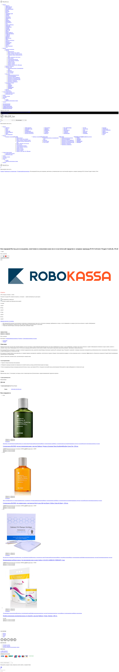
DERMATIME (8, 21)
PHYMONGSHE (8, 42)
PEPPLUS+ (7, 41)
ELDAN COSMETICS (9, 24)
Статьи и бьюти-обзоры (7, 91)
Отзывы (6, 99)
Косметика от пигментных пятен (14, 78)
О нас (4, 98)
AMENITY (7, 5)
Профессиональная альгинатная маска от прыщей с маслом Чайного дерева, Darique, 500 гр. (30, 616)
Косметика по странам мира (10, 171)
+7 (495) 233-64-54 (3, 651)
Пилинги (20, 338)
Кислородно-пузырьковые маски (10, 557)
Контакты (5, 97)
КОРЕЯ (78, 137)
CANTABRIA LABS (9, 13)
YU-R (6, 47)
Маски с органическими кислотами (61, 443)
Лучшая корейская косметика (23, 171)
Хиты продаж (8, 90)
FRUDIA (7, 31)
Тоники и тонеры (11, 63)
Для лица (7, 50)
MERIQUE (7, 37)
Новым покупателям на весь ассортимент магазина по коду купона (15, 112)
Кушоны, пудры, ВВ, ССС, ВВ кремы (23, 151)
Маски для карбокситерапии (63, 557)
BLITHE (7, 10)
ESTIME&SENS (28, 131)
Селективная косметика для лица (30, 338)
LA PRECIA (7, 35)
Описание (5, 340)
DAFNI (6, 19)
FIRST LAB (7, 30)
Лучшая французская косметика (9, 613)
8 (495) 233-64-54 (5, 113)
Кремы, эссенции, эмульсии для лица (15, 53)
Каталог (4, 48)
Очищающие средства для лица (75, 443)
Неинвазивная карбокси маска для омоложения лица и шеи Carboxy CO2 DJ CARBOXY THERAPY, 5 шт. (34, 560)
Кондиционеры (11, 71)
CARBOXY (7, 14)
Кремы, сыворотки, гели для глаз (14, 57)
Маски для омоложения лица (47, 443)
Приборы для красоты (9, 66)
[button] (5, 333)
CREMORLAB (8, 18)
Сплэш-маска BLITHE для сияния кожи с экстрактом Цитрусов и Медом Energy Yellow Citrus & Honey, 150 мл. (35, 503)
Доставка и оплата (6, 96)
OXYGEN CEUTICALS (9, 40)
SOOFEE (7, 44)
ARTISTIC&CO (47, 127)
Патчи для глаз (10, 58)
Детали (4, 341)
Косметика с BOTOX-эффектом (14, 77)
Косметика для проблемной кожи (14, 79)
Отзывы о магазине (6, 646)
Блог (4, 636)
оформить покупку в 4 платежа (7, 321)
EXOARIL (7, 28)
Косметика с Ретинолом (12, 80)
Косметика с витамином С (13, 81)
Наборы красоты (11, 51)
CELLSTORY (85, 128)
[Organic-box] (4, 2)
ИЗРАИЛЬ (10, 86)
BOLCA (6, 12)
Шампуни (10, 70)
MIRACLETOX (8, 38)
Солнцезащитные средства (13, 59)
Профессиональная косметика (13, 75)
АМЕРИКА (10, 85)
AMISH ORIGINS (8, 6)
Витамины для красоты (9, 49)
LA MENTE (7, 34)
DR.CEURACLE (8, 22)
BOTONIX (7, 11)
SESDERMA (7, 43)
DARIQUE (7, 20)
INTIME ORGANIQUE (9, 33)
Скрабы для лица (11, 61)
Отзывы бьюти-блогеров (10, 92)
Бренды (4, 4)
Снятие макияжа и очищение (13, 60)
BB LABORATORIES (9, 9)
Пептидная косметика (12, 76)
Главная (2, 171)
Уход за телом (10, 72)
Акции (4, 95)
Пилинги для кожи (11, 62)
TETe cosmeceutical (9, 134)
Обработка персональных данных (11, 100)
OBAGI (6, 39)
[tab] (61, 340)
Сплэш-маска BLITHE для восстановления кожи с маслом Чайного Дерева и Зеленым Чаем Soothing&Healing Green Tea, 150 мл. (40, 446)
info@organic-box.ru (4, 652)
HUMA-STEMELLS (9, 32)
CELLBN (7, 15)
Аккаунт (4, 101)
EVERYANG (7, 29)
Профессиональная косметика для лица (90, 557)
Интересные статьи (9, 154)
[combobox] (59, 325)
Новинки (7, 89)
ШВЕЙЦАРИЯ (10, 87)
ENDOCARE (7, 25)
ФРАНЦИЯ (10, 88)
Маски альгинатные (77, 613)
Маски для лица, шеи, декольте (14, 52)
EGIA (6, 23)
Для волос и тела (8, 67)
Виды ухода (7, 73)
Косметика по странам (9, 82)
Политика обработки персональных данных (11, 647)
